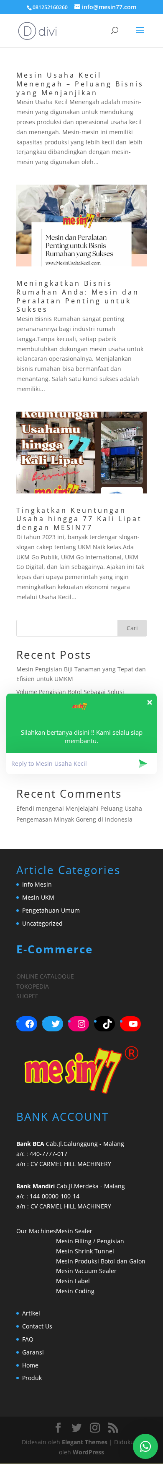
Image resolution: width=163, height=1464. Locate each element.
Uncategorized (42, 923)
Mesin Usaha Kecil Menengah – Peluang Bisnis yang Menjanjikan (80, 83)
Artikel (31, 1313)
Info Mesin (37, 884)
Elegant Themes (84, 1442)
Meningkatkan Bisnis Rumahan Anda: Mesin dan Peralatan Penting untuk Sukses (77, 296)
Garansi (33, 1352)
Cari (132, 628)
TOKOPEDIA (32, 986)
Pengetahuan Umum (51, 910)
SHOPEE (27, 996)
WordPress (88, 1452)
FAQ (27, 1339)
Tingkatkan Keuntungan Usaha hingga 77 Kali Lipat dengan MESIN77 (79, 519)
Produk (32, 1378)
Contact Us (37, 1326)
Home (30, 1365)
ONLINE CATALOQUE (45, 976)
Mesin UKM (38, 897)
